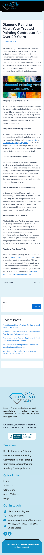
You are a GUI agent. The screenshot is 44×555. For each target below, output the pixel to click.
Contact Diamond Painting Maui (22, 257)
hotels (30, 140)
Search (5, 302)
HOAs (36, 140)
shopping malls (21, 143)
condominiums (8, 143)
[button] (40, 6)
